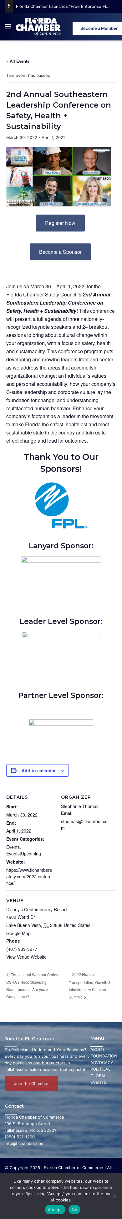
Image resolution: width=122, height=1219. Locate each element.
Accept (55, 1209)
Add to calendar (39, 770)
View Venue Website (26, 957)
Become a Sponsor (60, 251)
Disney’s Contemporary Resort (36, 909)
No (75, 1209)
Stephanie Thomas (80, 806)
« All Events (17, 61)
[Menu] (8, 29)
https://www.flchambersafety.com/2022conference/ (29, 876)
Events (13, 847)
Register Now (60, 222)
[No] (114, 1196)
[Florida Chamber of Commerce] (39, 26)
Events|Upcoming (23, 853)
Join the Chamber (31, 1083)
